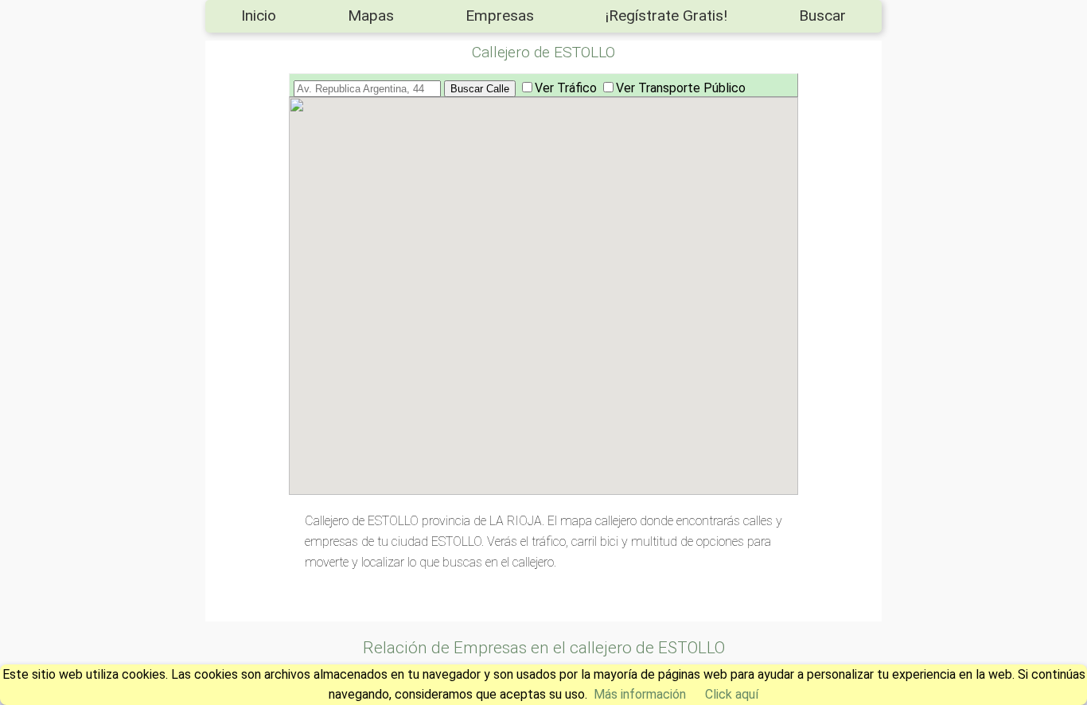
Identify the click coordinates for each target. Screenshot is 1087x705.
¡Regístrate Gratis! (666, 15)
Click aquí (731, 694)
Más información (640, 694)
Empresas (500, 15)
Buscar (822, 15)
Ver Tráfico (566, 87)
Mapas (371, 15)
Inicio (258, 15)
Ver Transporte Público (681, 87)
